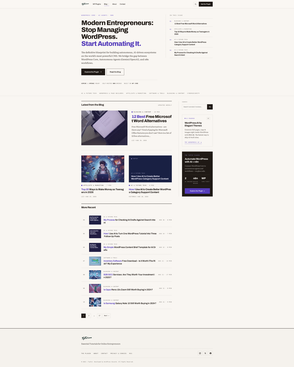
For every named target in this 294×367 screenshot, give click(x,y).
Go (210, 107)
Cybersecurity (193, 93)
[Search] (196, 4)
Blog (105, 4)
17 (99, 315)
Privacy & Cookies (118, 353)
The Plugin (86, 353)
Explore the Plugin (92, 72)
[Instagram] (200, 353)
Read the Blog (115, 72)
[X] (205, 353)
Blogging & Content (176, 93)
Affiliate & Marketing (136, 93)
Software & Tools (157, 93)
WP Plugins (97, 4)
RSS (130, 353)
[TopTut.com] (85, 4)
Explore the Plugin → (197, 191)
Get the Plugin (206, 4)
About (114, 4)
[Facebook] (210, 353)
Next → (106, 315)
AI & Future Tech (89, 93)
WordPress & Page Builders (111, 93)
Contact (122, 4)
